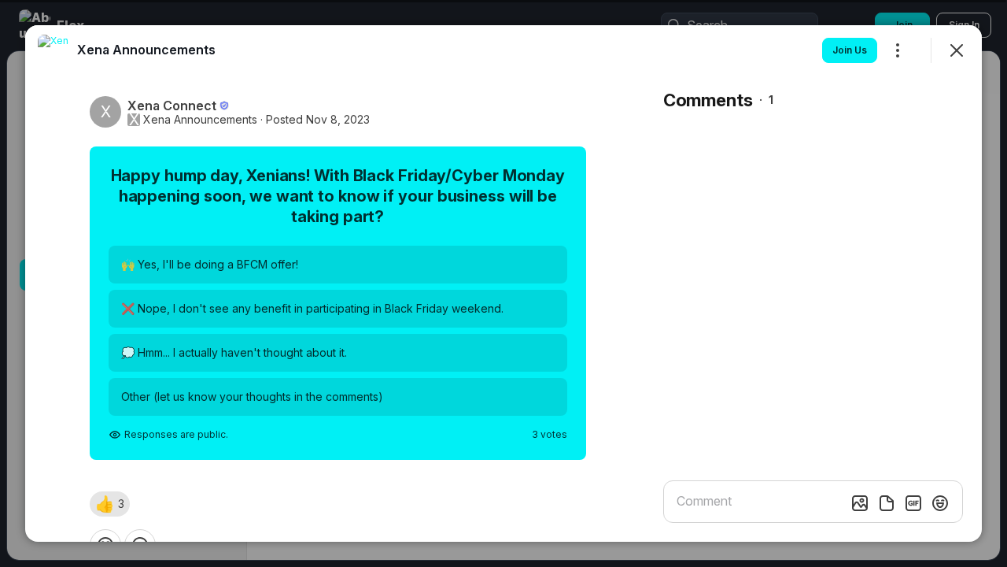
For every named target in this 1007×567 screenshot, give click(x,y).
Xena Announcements (200, 119)
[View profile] (53, 50)
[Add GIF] (913, 503)
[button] (110, 504)
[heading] (146, 49)
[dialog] (503, 283)
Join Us (849, 50)
